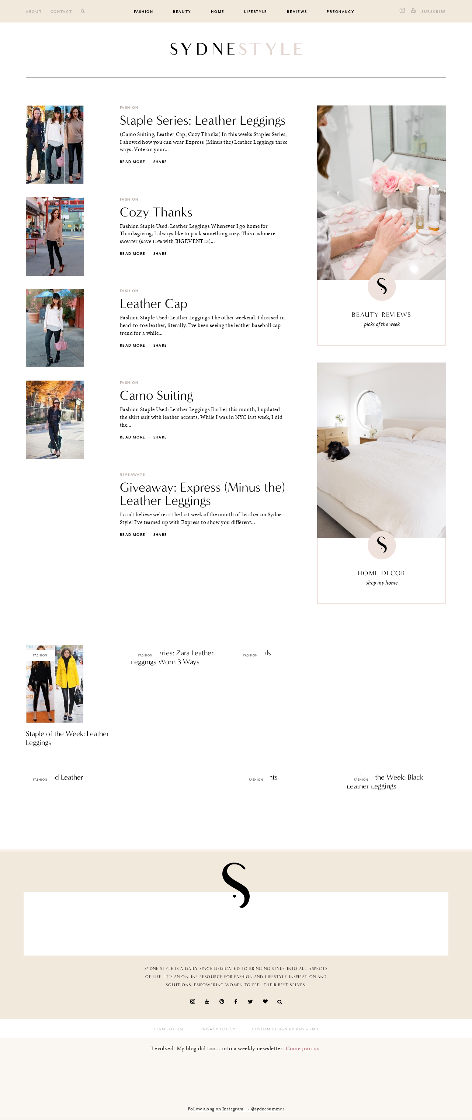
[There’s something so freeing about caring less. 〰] (63, 922)
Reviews (297, 12)
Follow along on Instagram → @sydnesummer (236, 1109)
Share (160, 162)
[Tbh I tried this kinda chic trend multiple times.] (201, 922)
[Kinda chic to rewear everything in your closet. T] (339, 922)
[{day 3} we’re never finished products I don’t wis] (132, 922)
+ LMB (311, 1029)
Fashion (143, 12)
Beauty (182, 12)
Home (218, 12)
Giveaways (132, 474)
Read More (38, 758)
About (34, 12)
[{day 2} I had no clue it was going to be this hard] (270, 922)
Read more (132, 162)
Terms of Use (169, 1029)
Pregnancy (340, 12)
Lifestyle (255, 12)
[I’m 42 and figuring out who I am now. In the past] (408, 922)
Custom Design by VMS (278, 1029)
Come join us (303, 1048)
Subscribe (433, 12)
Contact (61, 12)
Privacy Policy (218, 1029)
